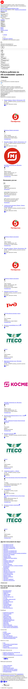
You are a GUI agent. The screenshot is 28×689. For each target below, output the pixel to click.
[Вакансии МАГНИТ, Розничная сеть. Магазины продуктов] (15, 156)
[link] (3, 24)
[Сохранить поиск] (2, 51)
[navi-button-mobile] (2, 32)
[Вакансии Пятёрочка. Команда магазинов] (15, 118)
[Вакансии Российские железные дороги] (15, 305)
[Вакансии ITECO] (15, 338)
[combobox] (7, 44)
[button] (2, 27)
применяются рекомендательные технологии (12, 674)
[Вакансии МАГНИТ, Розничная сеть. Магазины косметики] (15, 384)
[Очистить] (2, 47)
